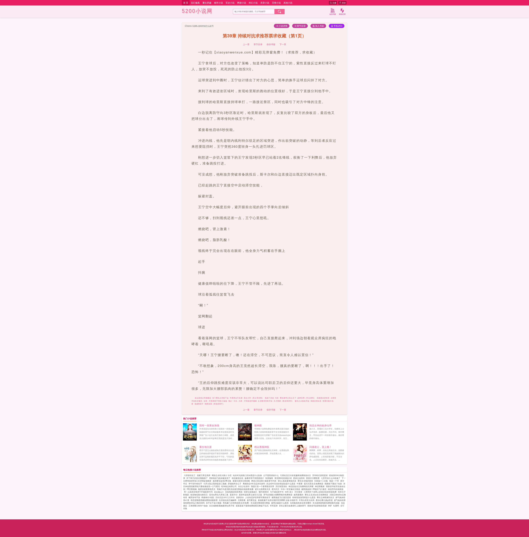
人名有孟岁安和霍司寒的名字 (257, 497)
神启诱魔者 (320, 486)
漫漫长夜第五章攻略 (241, 480)
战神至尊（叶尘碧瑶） (306, 398)
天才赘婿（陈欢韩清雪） (284, 401)
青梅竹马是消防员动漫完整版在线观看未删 (235, 489)
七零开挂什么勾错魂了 (330, 478)
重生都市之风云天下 (288, 398)
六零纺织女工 (189, 475)
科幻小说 (253, 2)
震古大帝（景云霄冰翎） (254, 398)
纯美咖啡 (269, 478)
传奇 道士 (289, 491)
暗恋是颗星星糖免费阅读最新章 (204, 500)
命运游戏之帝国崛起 (203, 398)
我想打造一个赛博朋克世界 (262, 486)
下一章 (283, 44)
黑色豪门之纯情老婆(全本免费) (236, 502)
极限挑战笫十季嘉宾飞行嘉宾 (313, 489)
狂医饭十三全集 (321, 480)
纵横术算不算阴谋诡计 (254, 478)
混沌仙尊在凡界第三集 (218, 494)
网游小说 (241, 2)
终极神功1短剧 (207, 497)
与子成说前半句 (277, 491)
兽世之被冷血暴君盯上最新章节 (292, 505)
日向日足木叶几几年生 (225, 497)
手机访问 (338, 25)
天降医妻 (241, 500)
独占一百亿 (232, 401)
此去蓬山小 (219, 491)
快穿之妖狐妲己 (250, 491)
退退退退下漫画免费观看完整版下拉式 (252, 505)
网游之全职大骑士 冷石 (222, 475)
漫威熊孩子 (199, 404)
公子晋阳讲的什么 (271, 475)
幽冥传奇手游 (194, 497)
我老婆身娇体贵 (323, 398)
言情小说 (276, 2)
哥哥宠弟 (274, 505)
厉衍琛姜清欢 (281, 486)
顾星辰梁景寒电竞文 (206, 489)
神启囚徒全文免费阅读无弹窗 (301, 486)
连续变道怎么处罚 (206, 26)
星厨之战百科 (299, 478)
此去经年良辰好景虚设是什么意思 (280, 483)
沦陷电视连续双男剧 (233, 491)
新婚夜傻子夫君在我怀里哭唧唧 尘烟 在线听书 (278, 500)
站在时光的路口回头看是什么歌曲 (247, 475)
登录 (344, 2)
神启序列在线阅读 (335, 489)
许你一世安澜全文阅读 (290, 489)
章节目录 (301, 25)
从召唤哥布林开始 (265, 401)
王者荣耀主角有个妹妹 (198, 505)
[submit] (279, 11)
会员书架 (332, 14)
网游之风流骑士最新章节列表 (263, 480)
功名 (277, 398)
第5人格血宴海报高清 (287, 480)
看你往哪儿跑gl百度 (324, 500)
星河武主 (275, 489)
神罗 (330, 505)
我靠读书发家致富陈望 (317, 505)
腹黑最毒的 (298, 494)
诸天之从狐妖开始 (302, 401)
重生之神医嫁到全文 (325, 497)
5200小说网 (197, 11)
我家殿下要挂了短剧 (333, 483)
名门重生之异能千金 (220, 398)
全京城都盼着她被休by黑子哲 (221, 505)
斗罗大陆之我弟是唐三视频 (214, 483)
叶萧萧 (300, 483)
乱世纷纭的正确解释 (227, 500)
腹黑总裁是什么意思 (280, 502)
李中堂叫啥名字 (195, 483)
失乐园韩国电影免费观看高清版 (326, 502)
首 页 (185, 2)
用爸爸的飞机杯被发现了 (219, 478)
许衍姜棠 (298, 491)
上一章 (246, 44)
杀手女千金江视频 (213, 502)
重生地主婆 (205, 447)
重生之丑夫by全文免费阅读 (316, 494)
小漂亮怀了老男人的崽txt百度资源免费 (320, 491)
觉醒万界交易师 (203, 475)
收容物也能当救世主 (199, 494)
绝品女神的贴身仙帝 (320, 425)
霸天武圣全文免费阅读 (313, 483)
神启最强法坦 (237, 478)
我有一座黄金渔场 (209, 425)
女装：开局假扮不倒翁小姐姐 (215, 401)
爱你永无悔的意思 (305, 480)
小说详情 (283, 25)
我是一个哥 (334, 480)
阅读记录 (342, 14)
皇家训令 (240, 497)
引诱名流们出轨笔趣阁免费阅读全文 (295, 475)
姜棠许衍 (233, 494)
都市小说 (218, 2)
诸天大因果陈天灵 (262, 489)
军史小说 (230, 2)
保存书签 (271, 44)
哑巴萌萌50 (264, 491)
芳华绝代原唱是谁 (320, 475)
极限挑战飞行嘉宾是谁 (281, 497)
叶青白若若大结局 (306, 500)
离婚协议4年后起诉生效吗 (254, 483)
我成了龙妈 (269, 398)
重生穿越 (207, 2)
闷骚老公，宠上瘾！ (320, 447)
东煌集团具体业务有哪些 (300, 502)
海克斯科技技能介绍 (283, 478)
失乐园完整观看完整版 (260, 502)
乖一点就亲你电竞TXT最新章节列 (198, 491)
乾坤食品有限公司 (229, 486)
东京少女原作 (244, 486)
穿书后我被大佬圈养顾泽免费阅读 (277, 494)
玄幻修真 (195, 2)
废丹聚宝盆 (252, 500)
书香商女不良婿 (236, 398)
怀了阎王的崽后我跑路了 (197, 478)
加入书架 (319, 25)
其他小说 (288, 2)
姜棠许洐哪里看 (313, 478)
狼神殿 (258, 425)
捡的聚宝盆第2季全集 (222, 480)
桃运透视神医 (261, 447)
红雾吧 (336, 505)
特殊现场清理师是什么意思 (303, 497)
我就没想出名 (316, 401)
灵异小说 (264, 2)
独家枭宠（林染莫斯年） (215, 404)
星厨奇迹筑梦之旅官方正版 (250, 494)
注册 (334, 2)
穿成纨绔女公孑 (234, 483)
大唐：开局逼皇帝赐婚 (248, 401)
